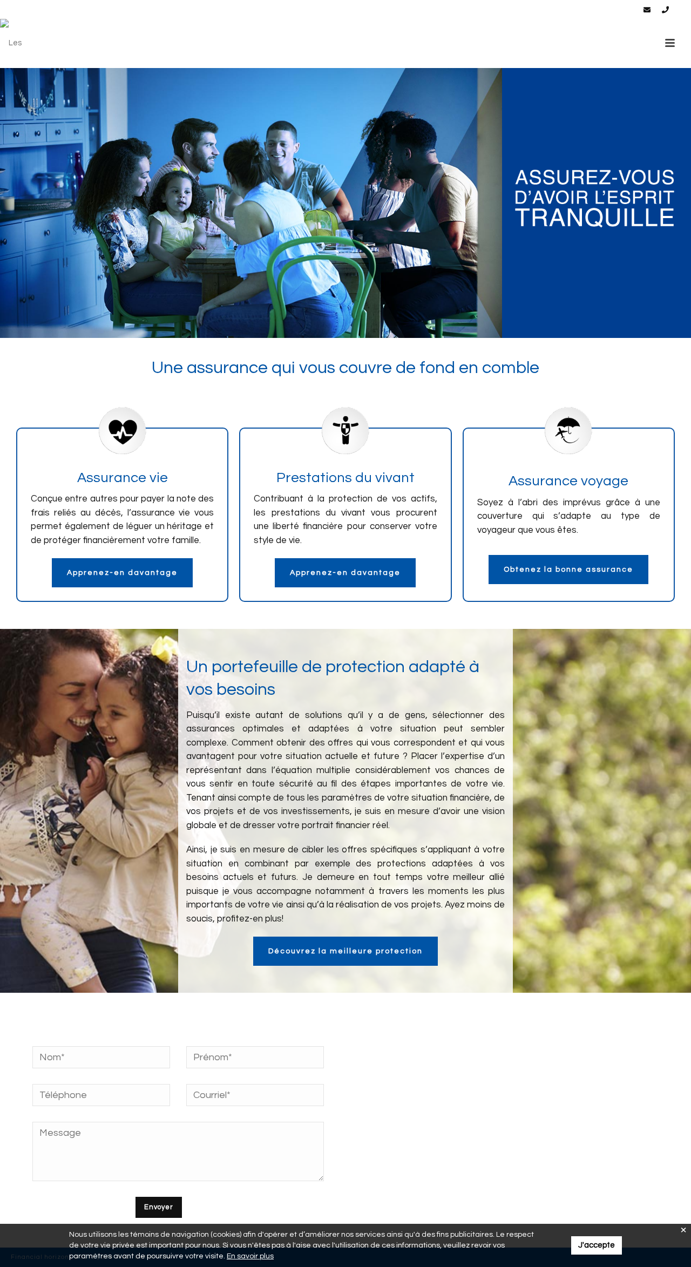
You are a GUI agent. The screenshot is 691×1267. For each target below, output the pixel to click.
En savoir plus (250, 1256)
